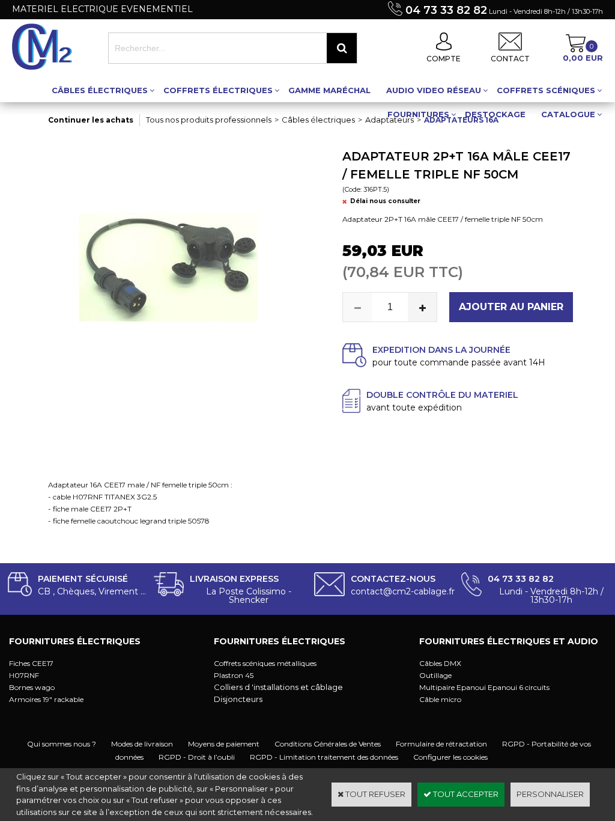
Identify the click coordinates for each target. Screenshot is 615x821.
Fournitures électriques (75, 641)
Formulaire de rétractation (441, 743)
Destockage (495, 114)
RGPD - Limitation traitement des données (324, 756)
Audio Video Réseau (433, 90)
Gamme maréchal (329, 90)
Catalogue (568, 114)
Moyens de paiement (223, 743)
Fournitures (418, 114)
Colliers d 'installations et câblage (278, 687)
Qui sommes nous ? (61, 743)
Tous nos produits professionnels (208, 119)
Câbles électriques (100, 90)
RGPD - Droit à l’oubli (197, 756)
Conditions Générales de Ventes (327, 743)
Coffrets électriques (218, 90)
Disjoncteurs (238, 699)
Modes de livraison (142, 743)
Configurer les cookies (450, 756)
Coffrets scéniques (546, 90)
